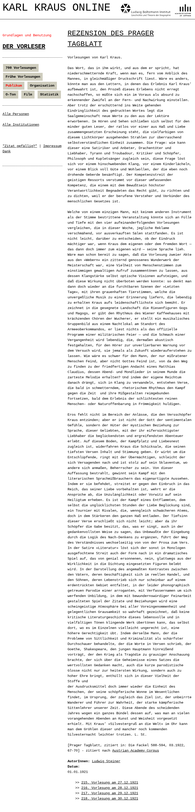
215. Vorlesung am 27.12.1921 (109, 783)
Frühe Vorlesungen (23, 77)
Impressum (52, 146)
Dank (7, 151)
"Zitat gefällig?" (20, 146)
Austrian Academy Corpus (135, 751)
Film (28, 94)
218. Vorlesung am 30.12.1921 (109, 799)
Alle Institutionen (21, 125)
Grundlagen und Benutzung (27, 35)
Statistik (49, 94)
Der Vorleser (24, 46)
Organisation (42, 86)
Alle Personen (16, 114)
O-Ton (11, 94)
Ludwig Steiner (106, 761)
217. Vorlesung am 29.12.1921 (109, 793)
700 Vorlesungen (21, 68)
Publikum (14, 86)
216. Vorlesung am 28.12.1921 (109, 788)
